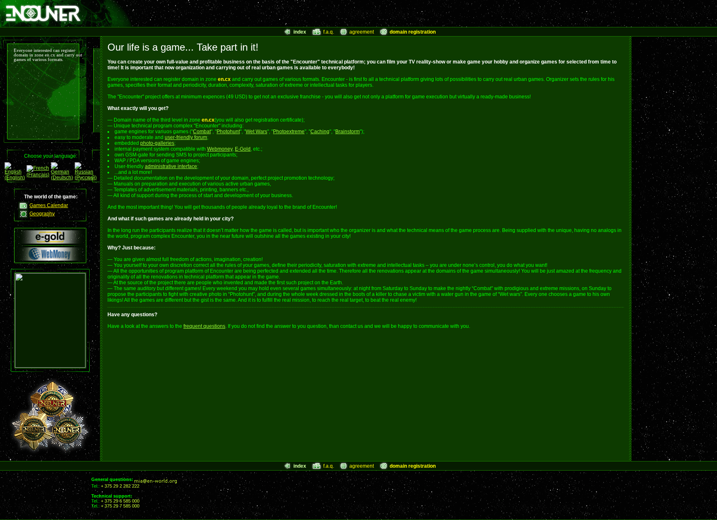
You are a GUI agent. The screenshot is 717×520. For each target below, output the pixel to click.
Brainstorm (347, 131)
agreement (361, 32)
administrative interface (171, 166)
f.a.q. (328, 32)
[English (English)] (15, 178)
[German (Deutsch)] (62, 178)
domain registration (413, 32)
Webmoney (219, 149)
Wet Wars (256, 131)
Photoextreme (289, 131)
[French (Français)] (38, 175)
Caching (319, 131)
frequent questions (204, 326)
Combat (202, 131)
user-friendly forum (186, 137)
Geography (42, 214)
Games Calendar (48, 205)
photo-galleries (157, 143)
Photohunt (228, 131)
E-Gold (243, 149)
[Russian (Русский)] (86, 178)
